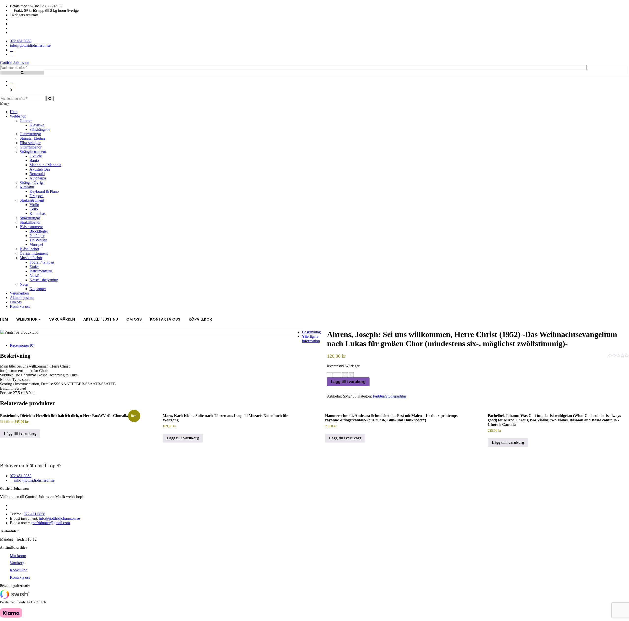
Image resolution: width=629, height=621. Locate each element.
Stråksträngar (30, 218)
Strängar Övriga (32, 182)
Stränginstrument (33, 151)
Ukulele (35, 156)
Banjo (34, 160)
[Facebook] (11, 50)
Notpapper (37, 289)
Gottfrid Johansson (14, 62)
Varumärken (19, 293)
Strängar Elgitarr (32, 138)
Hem (13, 112)
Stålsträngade (39, 129)
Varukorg (17, 563)
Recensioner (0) (22, 345)
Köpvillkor (200, 319)
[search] (22, 73)
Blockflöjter (38, 231)
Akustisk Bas (39, 169)
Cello (33, 209)
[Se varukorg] (11, 85)
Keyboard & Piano (44, 191)
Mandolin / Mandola (45, 165)
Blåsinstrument (31, 227)
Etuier (34, 267)
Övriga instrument (34, 253)
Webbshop (18, 116)
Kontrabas (37, 213)
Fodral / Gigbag (41, 262)
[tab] (319, 332)
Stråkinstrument (32, 200)
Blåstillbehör (29, 249)
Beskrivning (311, 332)
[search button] (50, 98)
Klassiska (36, 125)
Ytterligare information (311, 338)
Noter (24, 284)
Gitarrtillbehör (31, 147)
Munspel (36, 244)
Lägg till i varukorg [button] (20, 433)
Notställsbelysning (43, 280)
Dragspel (36, 196)
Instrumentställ (40, 271)
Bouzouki (37, 174)
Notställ (35, 275)
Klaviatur (27, 187)
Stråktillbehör (30, 222)
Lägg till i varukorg (348, 382)
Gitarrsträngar (30, 134)
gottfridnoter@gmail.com (50, 523)
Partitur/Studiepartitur (389, 396)
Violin (34, 205)
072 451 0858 (20, 476)
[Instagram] (11, 54)
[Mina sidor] (11, 81)
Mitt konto (18, 556)
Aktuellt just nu (22, 298)
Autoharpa (37, 178)
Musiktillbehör (31, 258)
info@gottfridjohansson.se (34, 480)
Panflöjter (36, 236)
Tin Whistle (38, 240)
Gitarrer (26, 120)
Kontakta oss (20, 306)
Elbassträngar (30, 143)
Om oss (16, 302)
